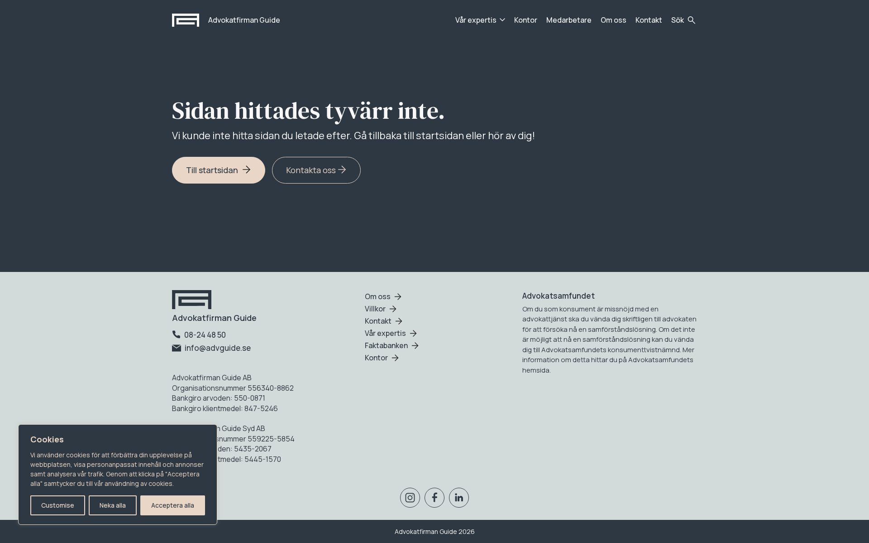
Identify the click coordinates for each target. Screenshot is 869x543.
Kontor (525, 20)
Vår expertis (476, 20)
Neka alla (113, 505)
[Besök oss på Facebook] (434, 499)
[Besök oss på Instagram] (410, 499)
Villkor (375, 309)
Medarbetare (569, 20)
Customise (57, 505)
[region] (117, 474)
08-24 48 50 (204, 335)
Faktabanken (386, 345)
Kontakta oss (312, 170)
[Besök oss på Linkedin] (459, 499)
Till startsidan (213, 170)
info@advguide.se (217, 348)
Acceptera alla (172, 505)
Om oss (613, 20)
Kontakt (648, 20)
